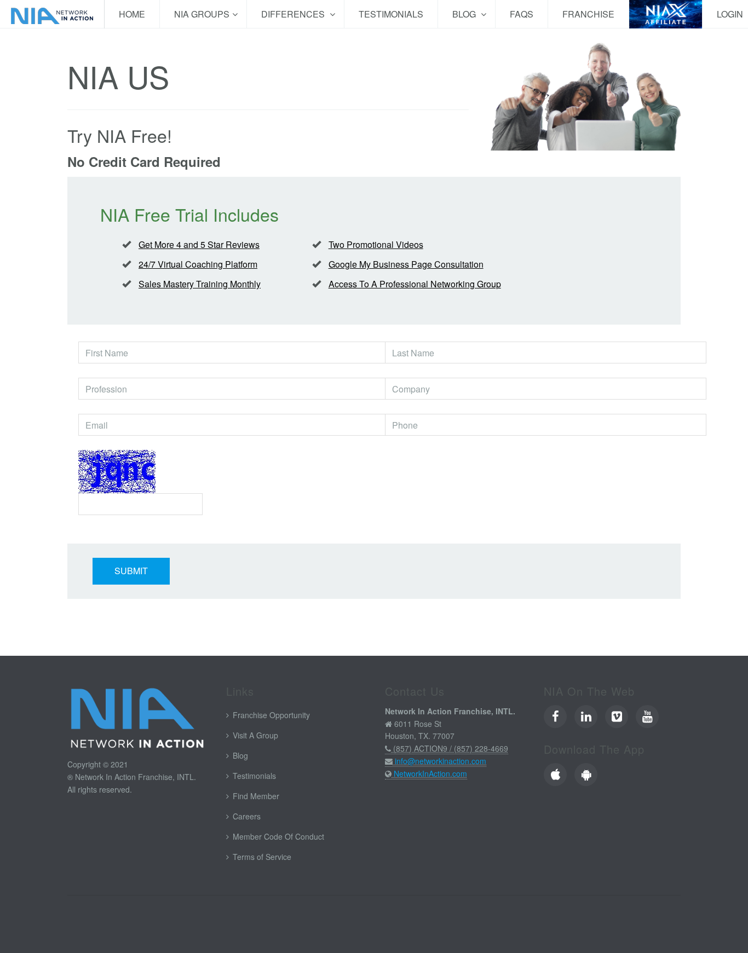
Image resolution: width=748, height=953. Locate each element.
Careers (247, 816)
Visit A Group (255, 735)
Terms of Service (262, 856)
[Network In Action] (52, 14)
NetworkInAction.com (430, 773)
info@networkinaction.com (440, 760)
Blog (465, 14)
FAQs (521, 14)
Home (132, 14)
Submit (131, 570)
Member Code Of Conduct (278, 836)
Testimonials (391, 14)
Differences (294, 14)
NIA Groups (201, 14)
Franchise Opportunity (271, 714)
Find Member (256, 795)
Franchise (588, 14)
